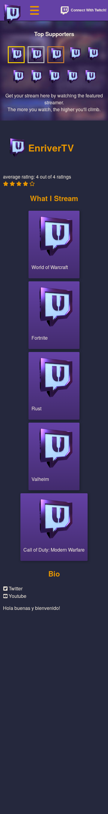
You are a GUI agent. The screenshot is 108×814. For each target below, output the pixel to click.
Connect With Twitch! (88, 10)
